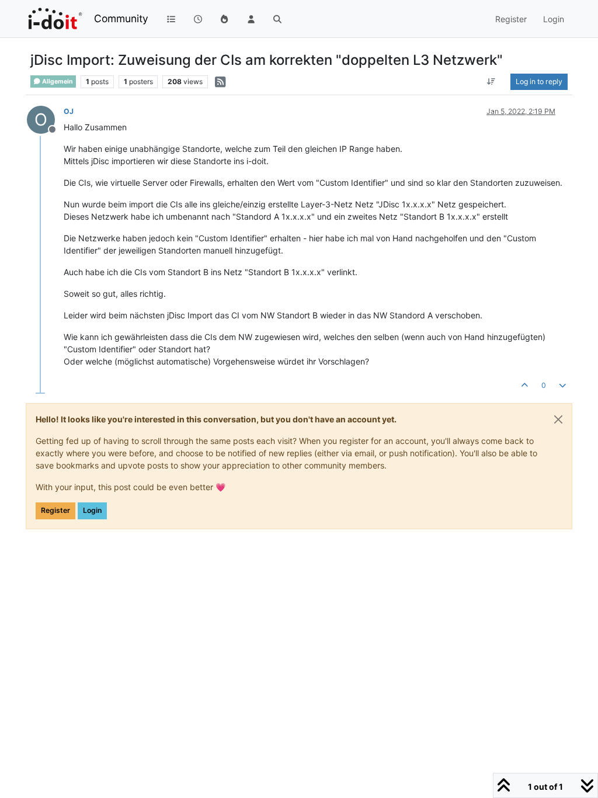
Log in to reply (539, 81)
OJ (69, 111)
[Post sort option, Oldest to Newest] (491, 82)
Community (121, 18)
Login (92, 510)
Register (55, 510)
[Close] (558, 419)
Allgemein (57, 81)
